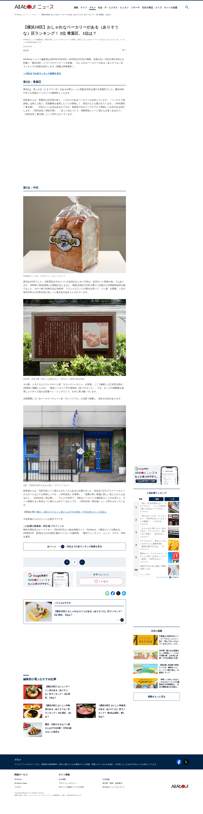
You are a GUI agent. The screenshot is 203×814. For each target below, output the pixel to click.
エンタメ (124, 7)
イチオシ (18, 787)
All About (18, 779)
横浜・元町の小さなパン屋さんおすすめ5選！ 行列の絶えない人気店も (71, 512)
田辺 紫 (26, 50)
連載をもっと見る (156, 696)
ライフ (83, 7)
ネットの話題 (170, 7)
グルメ (92, 7)
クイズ (158, 7)
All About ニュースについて (113, 787)
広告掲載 (106, 779)
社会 (100, 7)
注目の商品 (147, 7)
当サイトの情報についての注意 (71, 787)
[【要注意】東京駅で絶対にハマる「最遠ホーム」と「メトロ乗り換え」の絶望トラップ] (169, 669)
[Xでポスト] (118, 593)
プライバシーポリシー (68, 783)
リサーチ (135, 7)
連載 (76, 7)
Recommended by (162, 577)
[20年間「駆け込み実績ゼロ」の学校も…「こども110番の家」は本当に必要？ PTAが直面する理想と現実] (169, 654)
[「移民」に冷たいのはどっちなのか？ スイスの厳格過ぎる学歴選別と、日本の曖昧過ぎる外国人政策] (169, 683)
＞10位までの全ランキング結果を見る (42, 73)
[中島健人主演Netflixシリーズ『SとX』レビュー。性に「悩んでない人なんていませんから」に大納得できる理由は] (169, 640)
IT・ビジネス (111, 7)
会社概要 (62, 779)
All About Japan (21, 783)
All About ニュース (21, 15)
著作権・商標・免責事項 (112, 783)
